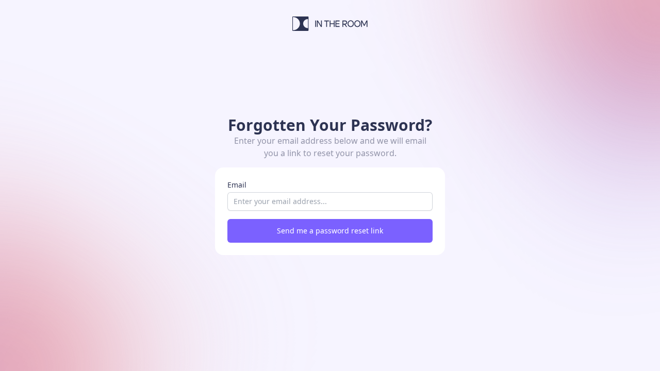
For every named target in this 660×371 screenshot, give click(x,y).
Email (236, 185)
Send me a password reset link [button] (330, 230)
